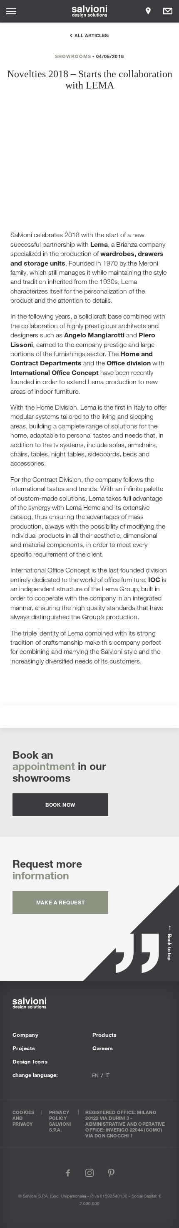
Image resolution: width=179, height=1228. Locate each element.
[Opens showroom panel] (148, 11)
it (107, 1075)
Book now (60, 804)
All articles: (92, 35)
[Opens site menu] (11, 11)
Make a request (60, 902)
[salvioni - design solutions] (89, 11)
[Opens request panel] (168, 11)
